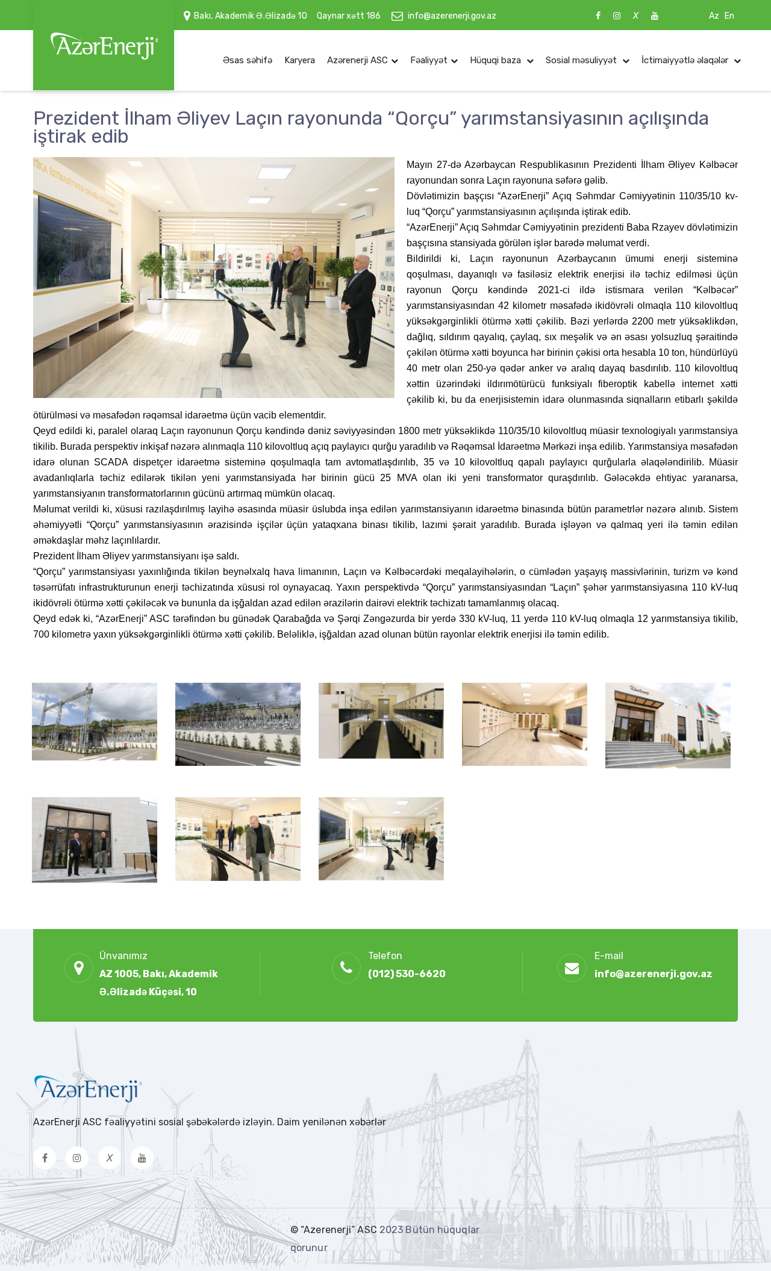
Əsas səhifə (247, 60)
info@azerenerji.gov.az (452, 16)
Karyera (299, 60)
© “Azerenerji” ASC (334, 1229)
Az (714, 16)
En (729, 16)
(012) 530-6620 (407, 974)
